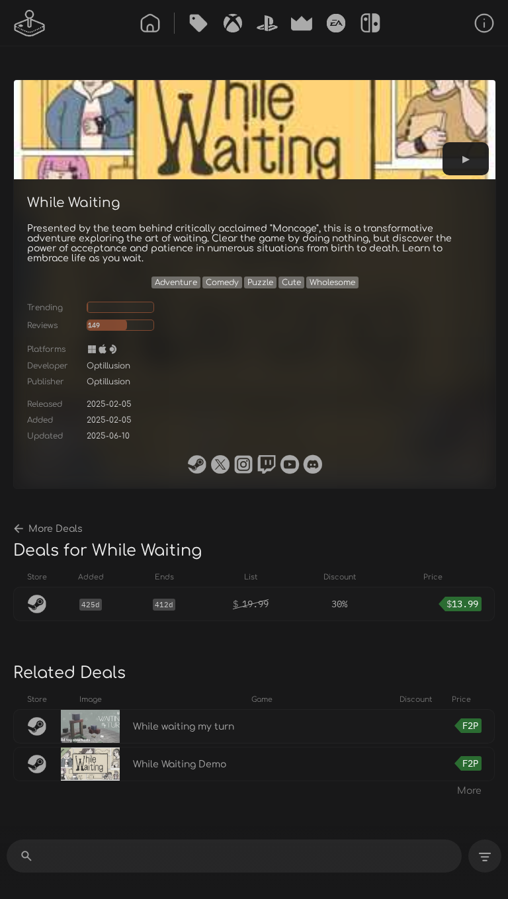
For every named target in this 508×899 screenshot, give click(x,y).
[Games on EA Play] (336, 23)
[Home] (150, 23)
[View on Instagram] (243, 464)
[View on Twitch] (266, 464)
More (469, 791)
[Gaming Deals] (198, 23)
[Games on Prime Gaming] (301, 23)
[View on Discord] (312, 464)
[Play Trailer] (466, 158)
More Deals (55, 529)
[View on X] (220, 464)
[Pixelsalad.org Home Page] (29, 23)
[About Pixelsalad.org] (484, 23)
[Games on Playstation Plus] (267, 23)
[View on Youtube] (289, 464)
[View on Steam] (197, 464)
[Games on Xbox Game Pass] (232, 23)
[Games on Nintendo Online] (370, 23)
